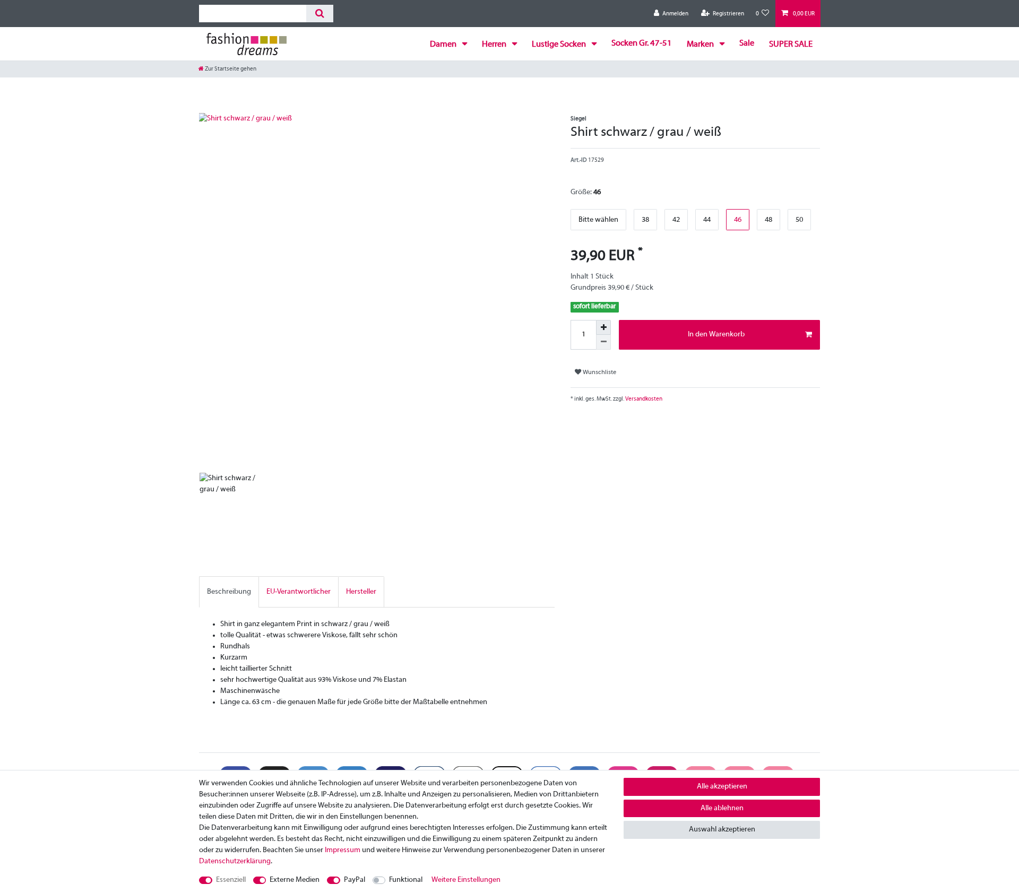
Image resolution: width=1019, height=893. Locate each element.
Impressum (342, 850)
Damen (444, 44)
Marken (701, 44)
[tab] (229, 592)
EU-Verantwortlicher (298, 592)
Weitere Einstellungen (465, 880)
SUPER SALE (791, 44)
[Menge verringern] (603, 342)
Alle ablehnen (722, 808)
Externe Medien (294, 880)
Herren (495, 44)
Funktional (405, 880)
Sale (746, 43)
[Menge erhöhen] (603, 327)
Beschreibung (229, 592)
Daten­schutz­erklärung (235, 861)
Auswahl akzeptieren (722, 830)
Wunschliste (598, 372)
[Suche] (319, 13)
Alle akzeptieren (722, 787)
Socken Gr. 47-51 (641, 43)
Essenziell (231, 880)
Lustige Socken (560, 44)
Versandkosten (643, 399)
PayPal (354, 880)
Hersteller (361, 592)
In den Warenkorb (716, 335)
